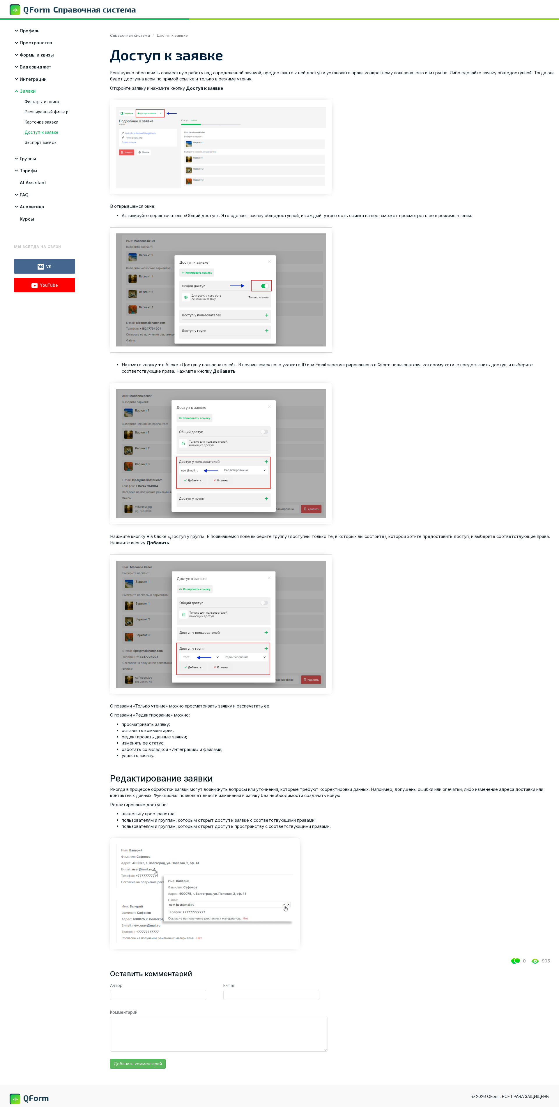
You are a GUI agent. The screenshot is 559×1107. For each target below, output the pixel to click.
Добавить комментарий (138, 1063)
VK (49, 266)
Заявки (28, 91)
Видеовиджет (36, 67)
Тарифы (28, 170)
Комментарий (123, 1012)
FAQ (24, 195)
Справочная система (130, 35)
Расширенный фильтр (46, 112)
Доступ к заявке (41, 132)
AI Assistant (33, 182)
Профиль (30, 31)
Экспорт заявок (40, 142)
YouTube (49, 285)
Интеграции (33, 79)
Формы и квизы (37, 55)
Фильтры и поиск (42, 101)
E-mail (229, 985)
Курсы (27, 219)
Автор (116, 985)
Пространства (36, 42)
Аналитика (32, 207)
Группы (28, 158)
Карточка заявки (41, 122)
